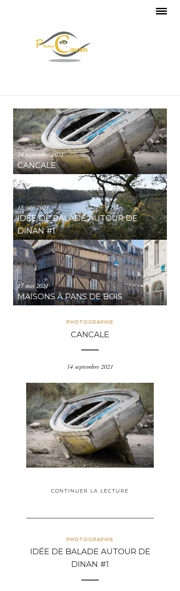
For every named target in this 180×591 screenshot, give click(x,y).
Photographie (90, 322)
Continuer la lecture (90, 491)
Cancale (90, 334)
